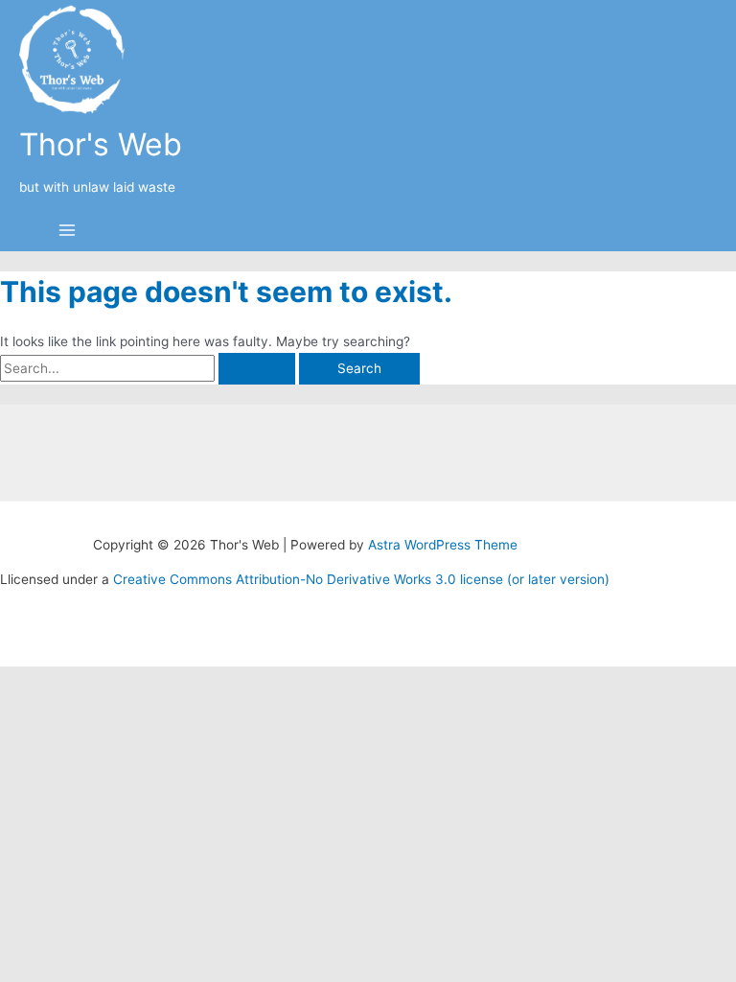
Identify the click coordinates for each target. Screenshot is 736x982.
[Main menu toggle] (67, 231)
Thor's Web (100, 144)
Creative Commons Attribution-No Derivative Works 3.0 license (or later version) (361, 579)
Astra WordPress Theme (443, 544)
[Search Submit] (256, 369)
